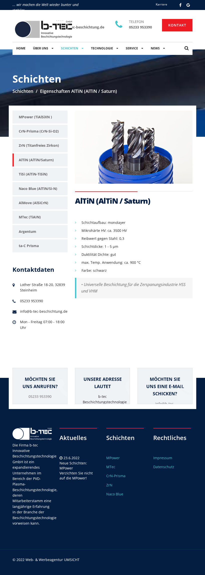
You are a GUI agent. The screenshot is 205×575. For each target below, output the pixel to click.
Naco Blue (114, 494)
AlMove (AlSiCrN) (33, 202)
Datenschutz (163, 466)
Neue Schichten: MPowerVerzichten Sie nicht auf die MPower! (76, 470)
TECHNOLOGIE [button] (102, 48)
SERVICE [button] (132, 48)
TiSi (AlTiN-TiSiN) (33, 174)
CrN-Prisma (116, 475)
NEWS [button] (155, 48)
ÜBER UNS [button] (41, 48)
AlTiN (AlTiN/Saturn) (36, 159)
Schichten (22, 91)
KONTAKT (177, 25)
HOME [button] (21, 48)
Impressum (162, 457)
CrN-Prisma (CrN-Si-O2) (39, 131)
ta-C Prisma (29, 245)
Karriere (161, 4)
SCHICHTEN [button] (70, 48)
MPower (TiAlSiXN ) (35, 117)
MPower (113, 457)
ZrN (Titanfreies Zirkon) (39, 145)
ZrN (109, 485)
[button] (186, 48)
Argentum (27, 231)
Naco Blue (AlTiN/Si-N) (38, 188)
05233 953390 (140, 27)
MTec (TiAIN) (30, 217)
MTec (110, 466)
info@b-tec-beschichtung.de (80, 27)
